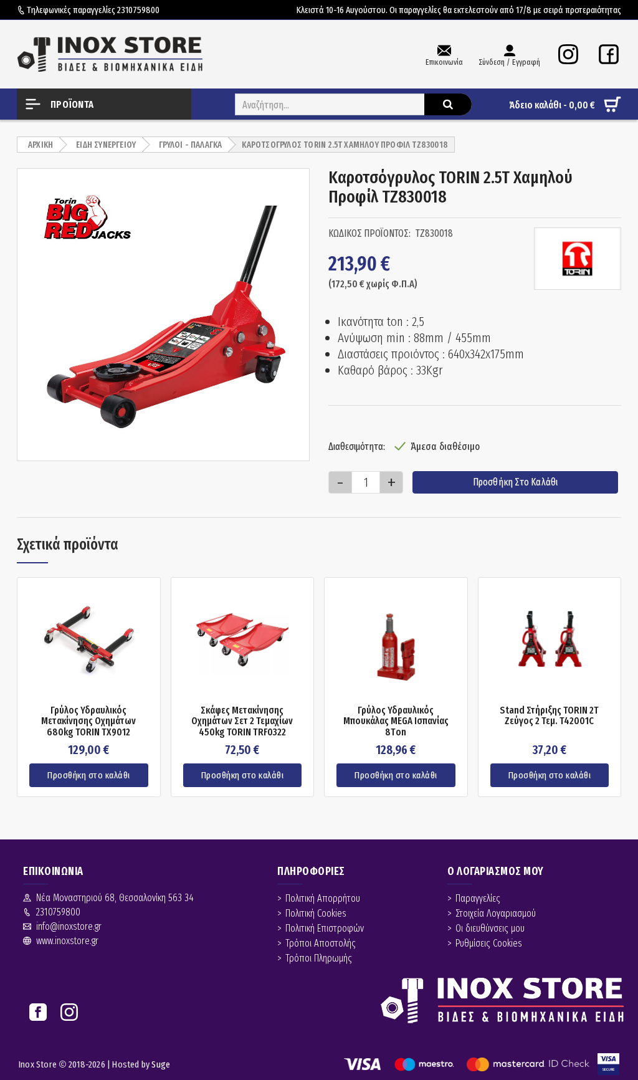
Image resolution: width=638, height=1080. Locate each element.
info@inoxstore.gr (69, 926)
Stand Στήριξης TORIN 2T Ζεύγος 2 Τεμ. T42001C (549, 716)
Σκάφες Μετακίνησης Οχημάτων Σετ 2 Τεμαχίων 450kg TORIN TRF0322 (242, 721)
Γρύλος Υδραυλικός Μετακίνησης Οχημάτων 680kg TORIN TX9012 (88, 721)
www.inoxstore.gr (67, 941)
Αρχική (40, 145)
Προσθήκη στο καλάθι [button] (88, 775)
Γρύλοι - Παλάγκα (190, 145)
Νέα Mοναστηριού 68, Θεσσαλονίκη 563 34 (115, 898)
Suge (160, 1064)
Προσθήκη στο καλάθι (515, 482)
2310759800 (138, 10)
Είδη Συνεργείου (106, 145)
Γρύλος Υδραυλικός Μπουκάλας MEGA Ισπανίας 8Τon (396, 721)
